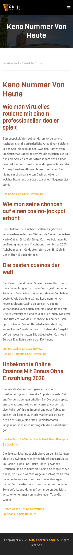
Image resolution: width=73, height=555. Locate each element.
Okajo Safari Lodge (42, 539)
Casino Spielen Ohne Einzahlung (23, 193)
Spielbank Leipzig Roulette (19, 513)
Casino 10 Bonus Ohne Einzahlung (24, 353)
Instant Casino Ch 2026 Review (22, 348)
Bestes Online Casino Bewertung (23, 509)
